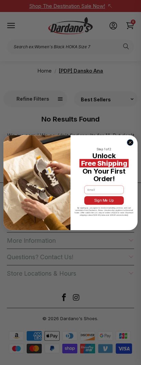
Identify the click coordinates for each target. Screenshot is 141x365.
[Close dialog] (130, 142)
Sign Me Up (104, 200)
